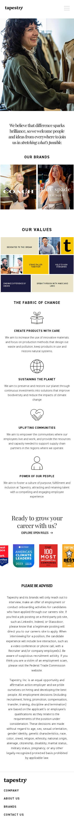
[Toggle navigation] (66, 6)
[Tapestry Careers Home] (15, 781)
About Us (12, 798)
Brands (10, 807)
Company (11, 790)
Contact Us (14, 815)
